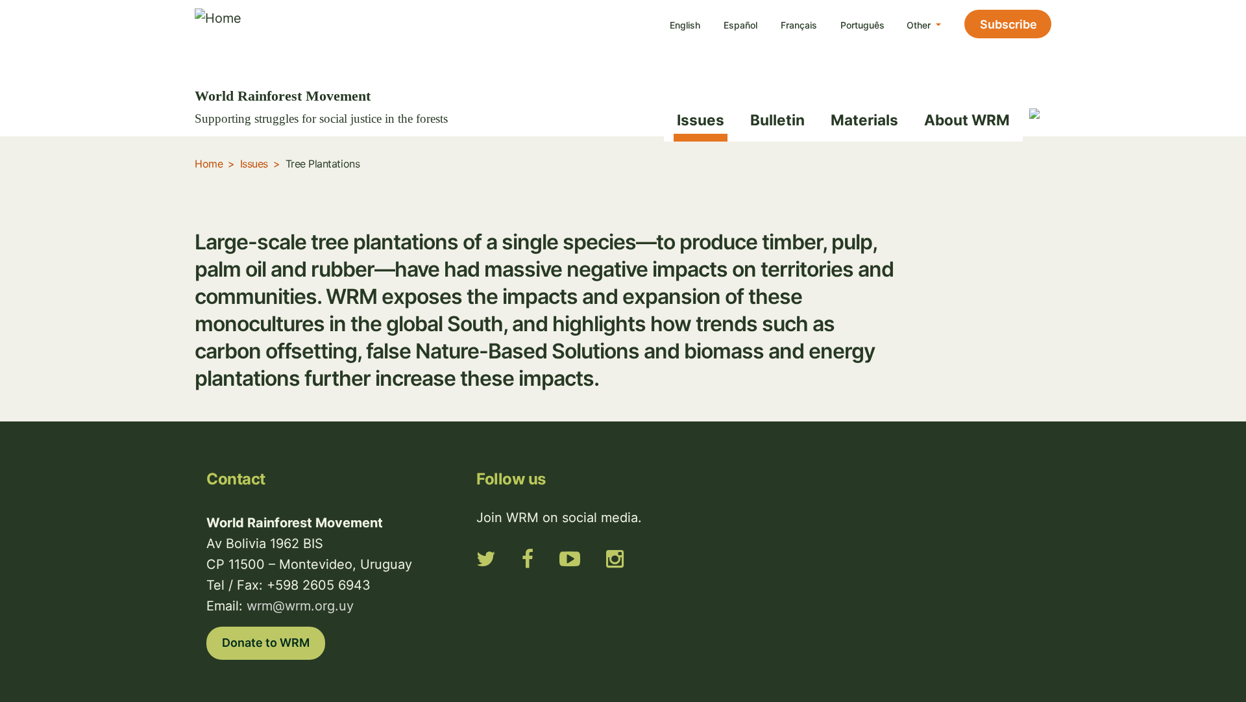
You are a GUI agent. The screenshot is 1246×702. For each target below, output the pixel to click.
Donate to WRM (266, 642)
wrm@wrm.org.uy (300, 606)
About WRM (967, 120)
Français (799, 25)
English (685, 25)
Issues (700, 120)
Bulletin (777, 120)
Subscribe (1008, 24)
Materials (864, 120)
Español (740, 25)
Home (209, 163)
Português (862, 25)
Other (920, 25)
